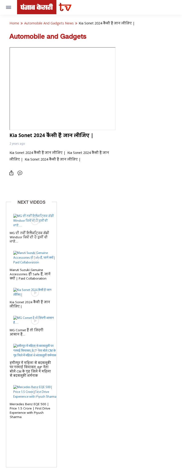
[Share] (12, 173)
